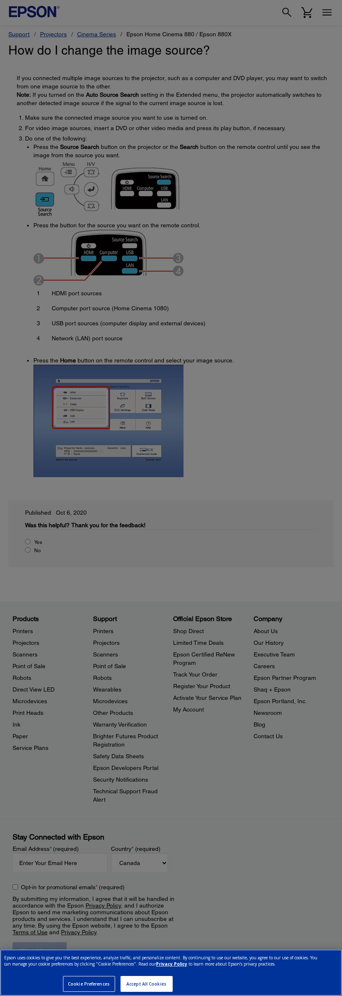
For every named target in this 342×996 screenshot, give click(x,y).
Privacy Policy (171, 964)
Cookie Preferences (89, 984)
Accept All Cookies (146, 984)
